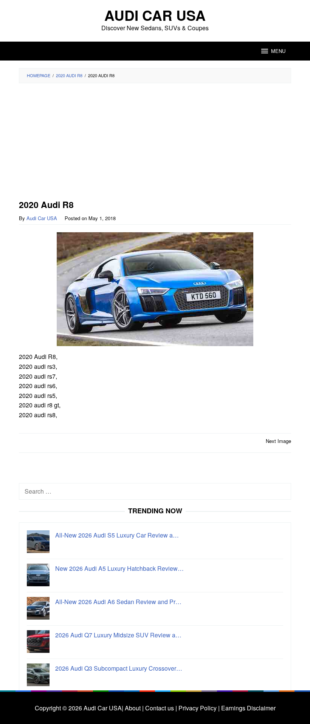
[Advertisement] (155, 144)
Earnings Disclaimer (248, 708)
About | (134, 708)
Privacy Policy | (198, 708)
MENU (278, 50)
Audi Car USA (155, 15)
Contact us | (160, 708)
